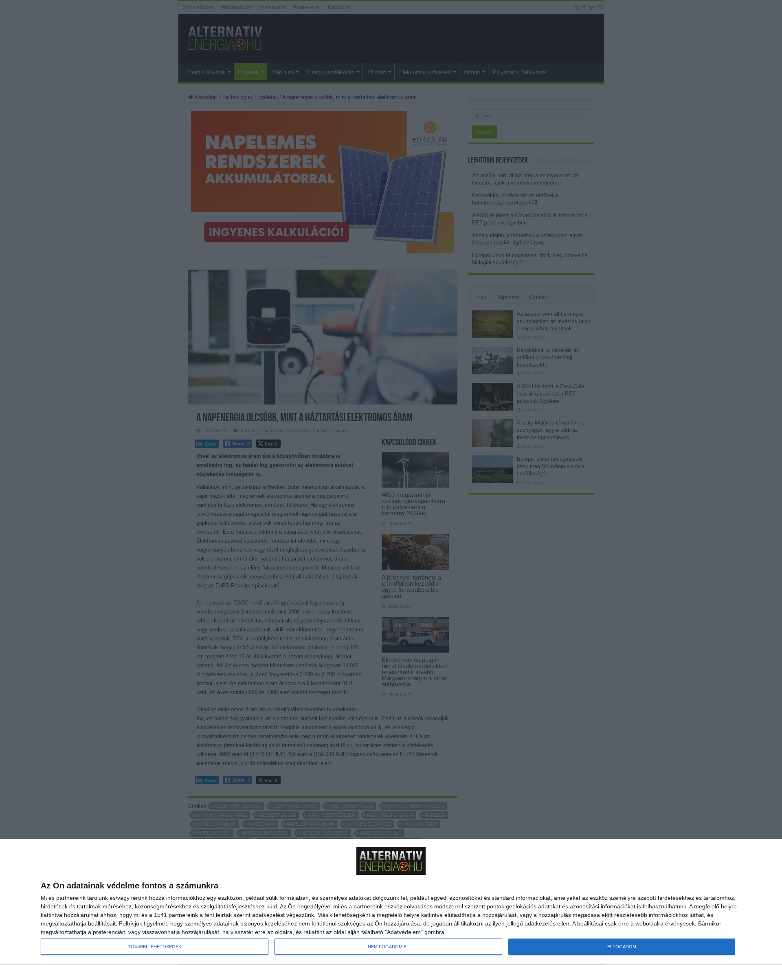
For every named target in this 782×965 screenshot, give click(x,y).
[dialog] (391, 902)
